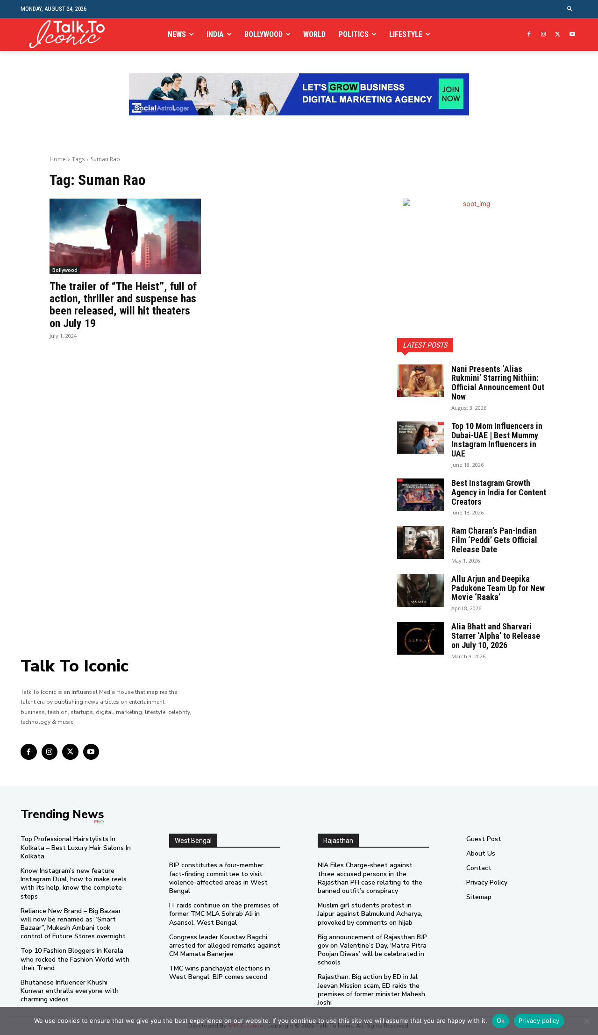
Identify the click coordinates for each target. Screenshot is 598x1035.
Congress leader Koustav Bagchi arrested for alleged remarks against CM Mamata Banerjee (224, 945)
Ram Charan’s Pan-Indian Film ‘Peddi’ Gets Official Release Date (494, 540)
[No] (586, 1021)
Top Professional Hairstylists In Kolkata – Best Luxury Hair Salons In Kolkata (76, 847)
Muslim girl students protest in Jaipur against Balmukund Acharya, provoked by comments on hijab (370, 914)
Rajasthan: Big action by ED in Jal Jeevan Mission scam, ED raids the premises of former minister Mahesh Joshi (371, 989)
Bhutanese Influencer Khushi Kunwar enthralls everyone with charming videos (70, 991)
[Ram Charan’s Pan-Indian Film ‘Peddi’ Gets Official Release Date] (420, 542)
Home (58, 159)
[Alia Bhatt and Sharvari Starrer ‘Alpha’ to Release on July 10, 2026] (420, 638)
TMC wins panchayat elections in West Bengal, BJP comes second (219, 972)
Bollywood (65, 270)
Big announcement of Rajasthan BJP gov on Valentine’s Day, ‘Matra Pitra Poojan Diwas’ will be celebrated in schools (372, 950)
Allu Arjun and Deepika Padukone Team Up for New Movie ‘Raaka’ (498, 588)
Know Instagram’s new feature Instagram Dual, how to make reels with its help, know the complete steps (74, 883)
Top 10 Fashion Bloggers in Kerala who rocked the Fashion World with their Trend (75, 959)
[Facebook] (529, 34)
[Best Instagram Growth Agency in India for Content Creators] (420, 494)
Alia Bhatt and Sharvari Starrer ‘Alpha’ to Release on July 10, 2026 (495, 635)
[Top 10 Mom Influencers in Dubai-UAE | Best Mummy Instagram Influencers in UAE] (420, 437)
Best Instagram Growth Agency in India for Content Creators (498, 492)
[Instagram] (543, 34)
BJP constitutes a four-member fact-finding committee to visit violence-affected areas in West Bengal (218, 878)
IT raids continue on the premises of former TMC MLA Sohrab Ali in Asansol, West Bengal (223, 914)
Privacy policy (539, 1020)
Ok (501, 1020)
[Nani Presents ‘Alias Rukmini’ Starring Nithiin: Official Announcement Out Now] (420, 380)
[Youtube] (572, 34)
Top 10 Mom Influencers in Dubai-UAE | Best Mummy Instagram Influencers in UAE (496, 439)
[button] (570, 9)
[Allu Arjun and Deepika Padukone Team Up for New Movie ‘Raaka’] (420, 590)
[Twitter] (557, 34)
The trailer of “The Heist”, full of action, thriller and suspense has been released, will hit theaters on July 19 (123, 305)
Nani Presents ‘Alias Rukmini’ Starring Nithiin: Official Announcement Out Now (497, 382)
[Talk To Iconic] (71, 34)
